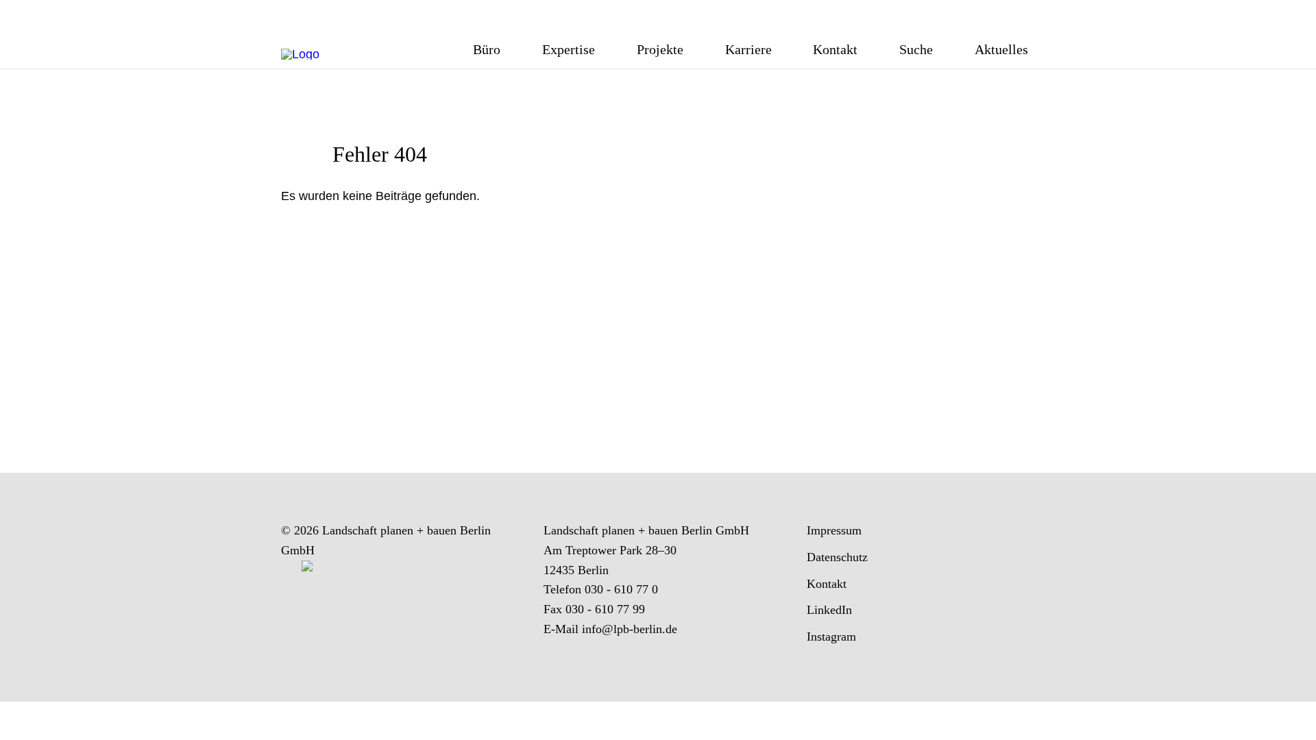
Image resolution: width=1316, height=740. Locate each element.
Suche (916, 50)
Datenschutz (837, 557)
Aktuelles (1001, 50)
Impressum (834, 530)
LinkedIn (829, 610)
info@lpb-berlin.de (629, 629)
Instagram (831, 636)
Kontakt (826, 584)
